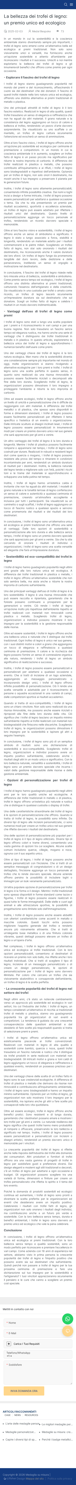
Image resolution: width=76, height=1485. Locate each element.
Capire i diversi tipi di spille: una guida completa (21, 1439)
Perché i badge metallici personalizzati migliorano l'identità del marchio (57, 1439)
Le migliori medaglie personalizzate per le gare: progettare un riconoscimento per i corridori (57, 1424)
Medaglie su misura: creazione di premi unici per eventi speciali (57, 1431)
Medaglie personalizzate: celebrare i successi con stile (21, 1431)
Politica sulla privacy (60, 1478)
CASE (8, 1415)
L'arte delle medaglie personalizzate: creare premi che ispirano (24, 1423)
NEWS (17, 1415)
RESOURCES (31, 1415)
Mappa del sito (34, 1478)
